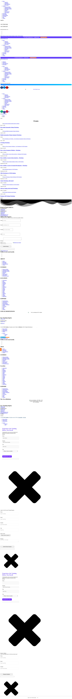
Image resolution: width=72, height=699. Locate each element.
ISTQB (6, 10)
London (4, 295)
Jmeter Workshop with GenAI (6, 180)
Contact (4, 18)
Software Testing (7, 46)
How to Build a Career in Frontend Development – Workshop (13, 165)
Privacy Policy (5, 328)
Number (1, 229)
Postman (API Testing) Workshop (7, 196)
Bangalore (4, 283)
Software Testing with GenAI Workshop (9, 188)
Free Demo (7, 337)
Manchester (4, 296)
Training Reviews (5, 301)
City (1, 234)
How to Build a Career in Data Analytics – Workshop (12, 157)
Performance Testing (8, 8)
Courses (4, 45)
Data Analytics (7, 11)
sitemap (4, 331)
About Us (6, 2)
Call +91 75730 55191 (32, 697)
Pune (3, 281)
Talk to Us (3, 337)
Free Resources (5, 300)
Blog (3, 17)
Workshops (6, 3)
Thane (4, 287)
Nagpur (4, 288)
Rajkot (4, 292)
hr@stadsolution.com (3, 215)
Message (1, 240)
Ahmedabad (5, 280)
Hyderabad (4, 374)
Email (1, 517)
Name (1, 220)
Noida (4, 373)
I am (3, 449)
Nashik (4, 289)
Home (4, 1)
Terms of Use (5, 329)
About (4, 261)
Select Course (2, 533)
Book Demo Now (32, 37)
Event (3, 307)
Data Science (7, 12)
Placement (4, 52)
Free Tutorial (5, 14)
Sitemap (4, 309)
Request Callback (43, 697)
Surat (3, 291)
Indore (4, 290)
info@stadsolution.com (4, 29)
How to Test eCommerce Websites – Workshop (10, 150)
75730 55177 (2, 319)
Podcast (4, 305)
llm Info (24, 417)
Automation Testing (8, 7)
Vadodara (4, 293)
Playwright (6, 9)
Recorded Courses (6, 363)
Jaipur (4, 294)
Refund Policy (5, 330)
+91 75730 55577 (4, 26)
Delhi (3, 285)
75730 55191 (2, 210)
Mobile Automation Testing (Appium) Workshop (10, 135)
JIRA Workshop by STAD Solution (8, 173)
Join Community (7, 4)
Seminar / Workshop (6, 304)
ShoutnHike (35, 327)
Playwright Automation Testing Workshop (9, 127)
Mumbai (4, 282)
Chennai (4, 284)
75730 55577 (2, 212)
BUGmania (6, 5)
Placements (4, 13)
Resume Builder (5, 15)
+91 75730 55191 (4, 24)
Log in (4, 85)
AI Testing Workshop (5, 142)
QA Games (4, 16)
